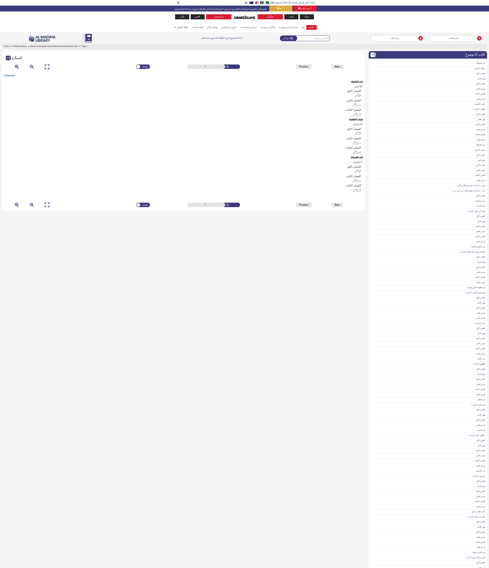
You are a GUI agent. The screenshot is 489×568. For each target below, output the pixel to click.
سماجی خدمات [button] (250, 27)
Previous (303, 66)
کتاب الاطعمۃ (480, 104)
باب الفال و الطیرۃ (478, 552)
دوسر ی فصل (480, 201)
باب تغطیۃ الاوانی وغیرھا (476, 287)
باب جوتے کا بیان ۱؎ (477, 404)
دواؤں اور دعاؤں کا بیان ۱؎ (475, 516)
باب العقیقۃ (481, 63)
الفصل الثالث (480, 94)
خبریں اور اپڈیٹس (228, 27)
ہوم (303, 27)
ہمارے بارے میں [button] (289, 27)
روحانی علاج (212, 27)
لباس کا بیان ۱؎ (479, 323)
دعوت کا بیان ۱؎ (479, 150)
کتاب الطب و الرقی (478, 511)
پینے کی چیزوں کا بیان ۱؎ (475, 211)
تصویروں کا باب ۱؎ (478, 476)
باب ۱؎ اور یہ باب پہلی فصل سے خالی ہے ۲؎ (468, 190)
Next (337, 66)
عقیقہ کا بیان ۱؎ (479, 68)
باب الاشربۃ (481, 206)
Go (227, 66)
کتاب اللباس (480, 318)
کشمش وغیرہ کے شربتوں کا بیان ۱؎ (472, 251)
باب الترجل (481, 430)
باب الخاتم (481, 358)
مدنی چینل (218, 16)
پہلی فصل (481, 78)
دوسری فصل (480, 88)
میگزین (270, 16)
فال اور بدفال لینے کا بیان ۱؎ (474, 557)
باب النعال (481, 399)
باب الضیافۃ (480, 144)
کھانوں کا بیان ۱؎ (478, 109)
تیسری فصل (480, 99)
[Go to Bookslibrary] (42, 38)
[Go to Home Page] (244, 17)
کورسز (291, 16)
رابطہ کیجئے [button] (182, 27)
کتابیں (197, 16)
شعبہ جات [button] (199, 27)
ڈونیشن (311, 27)
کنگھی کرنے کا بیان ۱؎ (476, 435)
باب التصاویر (480, 471)
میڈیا (307, 16)
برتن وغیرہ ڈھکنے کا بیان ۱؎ (474, 292)
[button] (7, 58)
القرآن (182, 16)
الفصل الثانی (480, 83)
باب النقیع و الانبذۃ (478, 246)
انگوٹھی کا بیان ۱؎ (478, 364)
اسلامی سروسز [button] (269, 27)
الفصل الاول (480, 73)
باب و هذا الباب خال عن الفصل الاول (471, 185)
